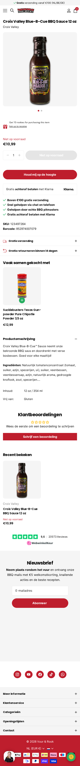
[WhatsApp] (62, 674)
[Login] (69, 10)
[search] (12, 10)
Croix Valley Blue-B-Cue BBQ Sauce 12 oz (20, 511)
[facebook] (40, 674)
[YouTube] (29, 674)
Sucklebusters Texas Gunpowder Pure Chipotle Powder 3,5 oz (22, 314)
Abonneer (40, 603)
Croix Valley (11, 27)
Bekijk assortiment (5, 10)
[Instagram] (17, 674)
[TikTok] (51, 674)
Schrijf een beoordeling (40, 437)
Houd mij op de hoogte (40, 174)
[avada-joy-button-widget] (71, 757)
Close (40, 693)
